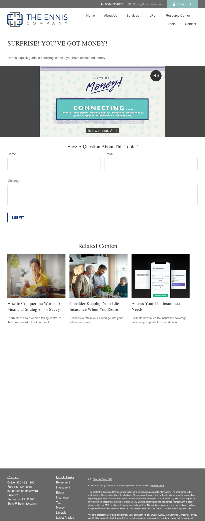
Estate (60, 492)
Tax (58, 502)
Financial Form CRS (102, 479)
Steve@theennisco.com (148, 4)
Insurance (62, 497)
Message (13, 180)
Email (109, 154)
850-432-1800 (114, 4)
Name (11, 154)
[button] (90, 15)
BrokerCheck (157, 485)
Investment (63, 487)
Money (60, 507)
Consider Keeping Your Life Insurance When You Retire (94, 306)
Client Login (184, 4)
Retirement (63, 482)
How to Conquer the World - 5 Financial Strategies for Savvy (33, 306)
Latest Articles (65, 517)
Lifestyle (61, 512)
